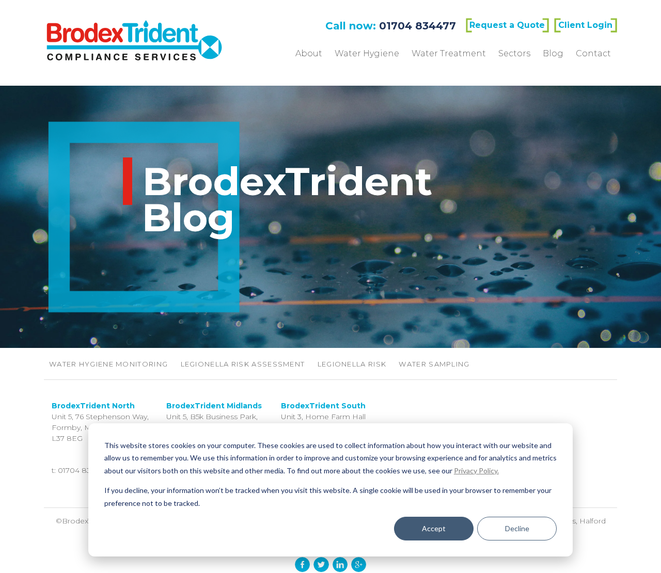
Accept (434, 528)
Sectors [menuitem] (514, 53)
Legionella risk (352, 364)
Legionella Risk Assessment (243, 364)
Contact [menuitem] (593, 53)
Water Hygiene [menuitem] (367, 53)
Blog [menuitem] (553, 53)
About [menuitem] (308, 53)
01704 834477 (417, 26)
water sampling (434, 364)
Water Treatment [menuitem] (449, 53)
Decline (517, 528)
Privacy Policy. (476, 470)
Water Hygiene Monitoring (108, 364)
